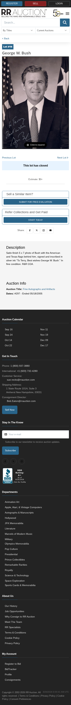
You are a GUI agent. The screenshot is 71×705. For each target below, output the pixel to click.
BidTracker (11, 669)
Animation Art (12, 502)
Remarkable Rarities (16, 564)
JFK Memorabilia (14, 523)
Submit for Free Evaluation (35, 202)
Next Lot (61, 157)
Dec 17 (44, 345)
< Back (5, 38)
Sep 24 (9, 334)
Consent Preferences (20, 699)
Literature (10, 528)
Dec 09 (44, 340)
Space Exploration (15, 580)
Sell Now (9, 409)
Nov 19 (44, 334)
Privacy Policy (12, 643)
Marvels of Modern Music (18, 533)
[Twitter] (37, 230)
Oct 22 (8, 345)
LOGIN (59, 3)
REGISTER (12, 3)
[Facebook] (30, 230)
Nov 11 (44, 329)
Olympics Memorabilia (17, 543)
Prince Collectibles (15, 559)
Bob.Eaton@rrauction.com (21, 401)
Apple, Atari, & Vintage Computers (23, 507)
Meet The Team (13, 622)
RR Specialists (13, 627)
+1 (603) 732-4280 (27, 371)
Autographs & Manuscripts (19, 512)
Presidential (11, 554)
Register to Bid (13, 663)
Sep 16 (9, 329)
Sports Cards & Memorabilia (20, 585)
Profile (8, 674)
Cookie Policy (12, 638)
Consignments (13, 679)
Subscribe (10, 450)
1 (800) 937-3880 (20, 365)
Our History (11, 606)
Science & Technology (17, 575)
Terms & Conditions (15, 632)
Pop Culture (11, 549)
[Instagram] (43, 230)
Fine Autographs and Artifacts (39, 289)
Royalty (9, 570)
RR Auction (31, 692)
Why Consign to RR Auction (20, 616)
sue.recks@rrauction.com (21, 379)
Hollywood (10, 518)
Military (9, 539)
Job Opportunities (14, 611)
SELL (35, 3)
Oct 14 (8, 340)
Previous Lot (9, 157)
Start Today (35, 220)
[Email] (50, 230)
